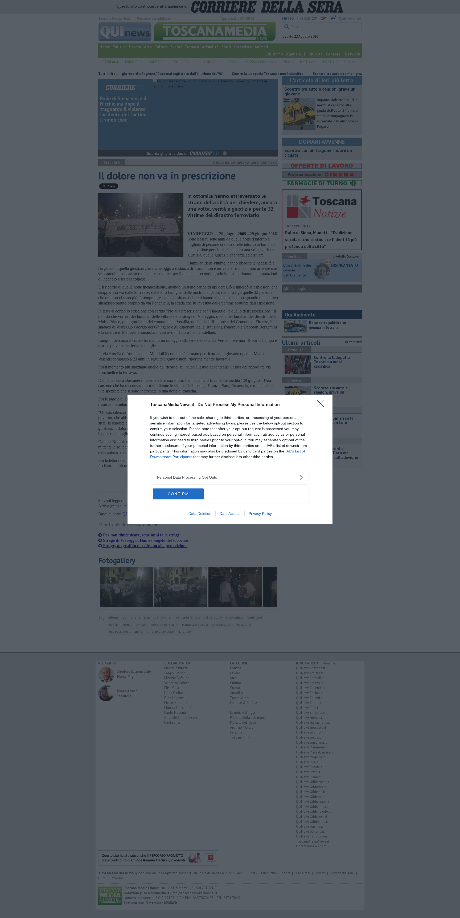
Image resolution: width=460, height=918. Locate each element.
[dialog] (230, 459)
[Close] (322, 405)
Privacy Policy (260, 513)
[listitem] (230, 477)
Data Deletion (199, 513)
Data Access (230, 513)
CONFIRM (178, 494)
